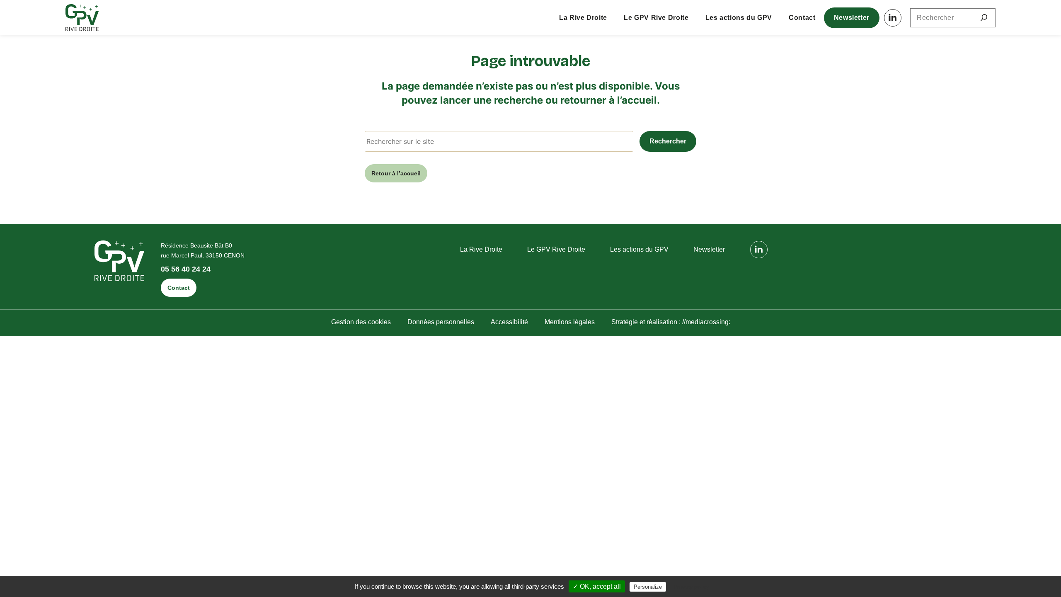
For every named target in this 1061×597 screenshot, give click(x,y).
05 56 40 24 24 (186, 269)
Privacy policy (691, 586)
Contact (802, 17)
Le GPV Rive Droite (656, 17)
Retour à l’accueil (396, 173)
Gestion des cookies (361, 321)
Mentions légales (570, 321)
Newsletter (852, 17)
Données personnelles (440, 321)
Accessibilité (509, 321)
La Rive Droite (583, 17)
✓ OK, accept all (597, 586)
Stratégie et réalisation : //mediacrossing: (670, 321)
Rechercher (667, 141)
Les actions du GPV (739, 17)
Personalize (648, 587)
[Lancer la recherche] (984, 18)
